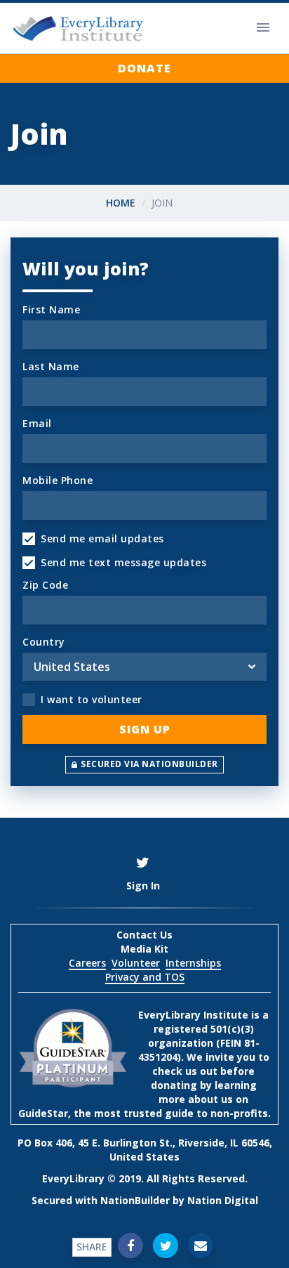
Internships (193, 962)
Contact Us (144, 934)
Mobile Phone (57, 480)
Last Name (50, 366)
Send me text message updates (123, 562)
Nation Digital (222, 1200)
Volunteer (136, 962)
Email (37, 423)
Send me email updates (102, 538)
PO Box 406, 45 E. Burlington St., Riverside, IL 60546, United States (145, 1149)
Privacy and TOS (144, 976)
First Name (51, 309)
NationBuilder (135, 1200)
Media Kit (144, 948)
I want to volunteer (91, 699)
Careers (87, 962)
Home (120, 202)
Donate (144, 68)
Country (43, 641)
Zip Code (45, 584)
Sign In (143, 885)
